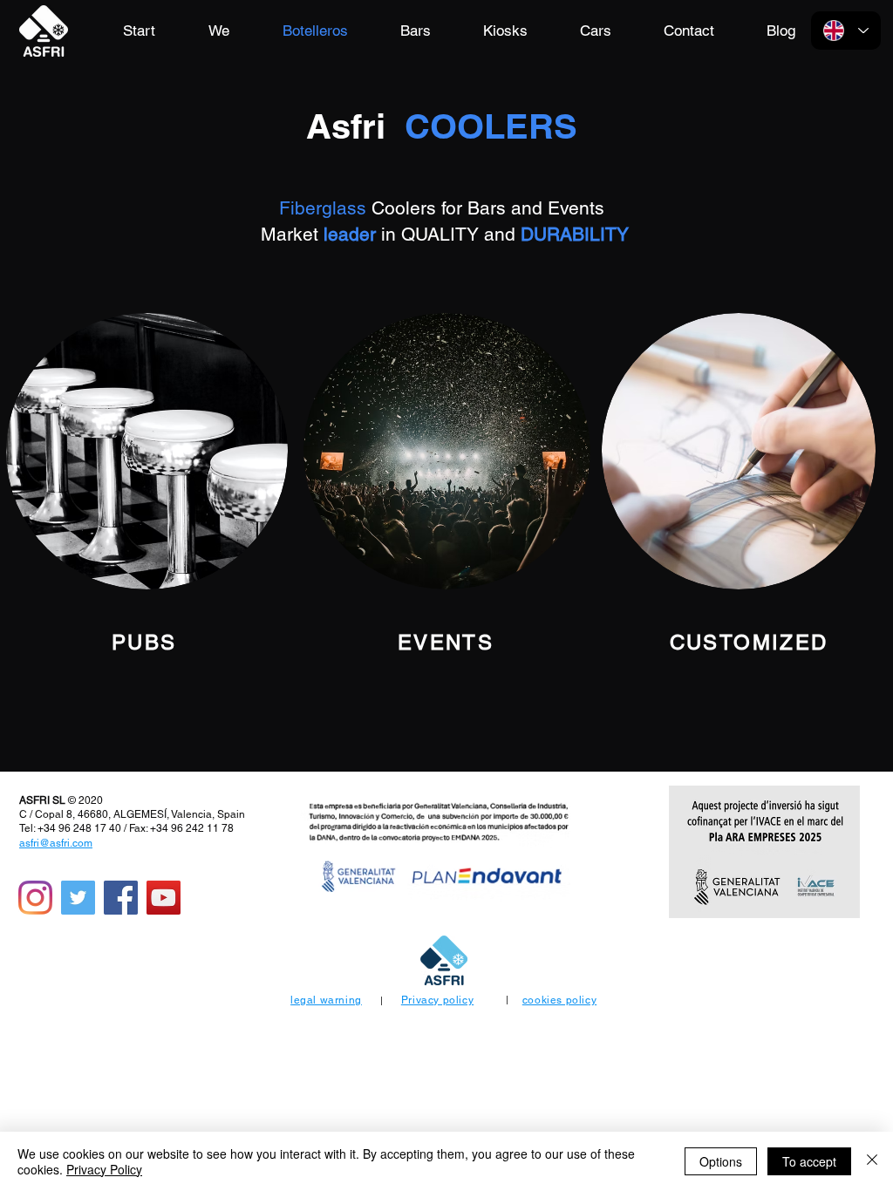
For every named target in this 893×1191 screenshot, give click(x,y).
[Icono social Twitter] (78, 898)
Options (720, 1161)
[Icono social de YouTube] (164, 898)
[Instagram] (35, 898)
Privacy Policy (104, 1169)
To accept (809, 1161)
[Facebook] (121, 898)
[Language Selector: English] (846, 30)
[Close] (872, 1161)
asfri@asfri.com (55, 843)
